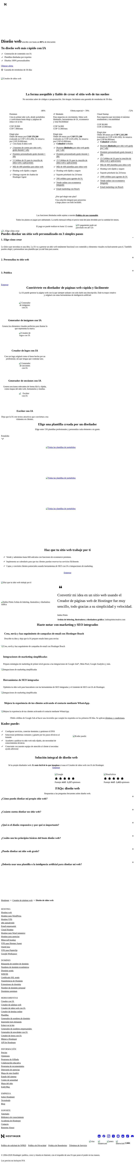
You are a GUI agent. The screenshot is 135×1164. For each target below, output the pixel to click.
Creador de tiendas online (11, 1011)
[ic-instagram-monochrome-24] (108, 1136)
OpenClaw (5, 947)
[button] (67, 240)
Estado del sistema (8, 1076)
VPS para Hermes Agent (11, 943)
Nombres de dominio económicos (15, 967)
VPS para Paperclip (9, 950)
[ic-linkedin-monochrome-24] (99, 1136)
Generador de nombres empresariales (16, 1029)
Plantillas (5, 1015)
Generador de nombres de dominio (15, 1018)
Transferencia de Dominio (12, 981)
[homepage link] (6, 5)
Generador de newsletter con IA (14, 1032)
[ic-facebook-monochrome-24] (103, 1136)
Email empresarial (8, 926)
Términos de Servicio (78, 1145)
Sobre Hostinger (8, 1097)
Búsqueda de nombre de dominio (15, 964)
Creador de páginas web (22, 900)
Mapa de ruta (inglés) (10, 1073)
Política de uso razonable (87, 215)
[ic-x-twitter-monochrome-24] (113, 1136)
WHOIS (4, 974)
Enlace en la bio (7, 1025)
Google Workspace (9, 954)
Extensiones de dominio (11, 984)
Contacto (5, 1124)
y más (127, 1143)
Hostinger (5, 900)
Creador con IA (7, 1001)
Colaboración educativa (11, 1063)
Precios (4, 1052)
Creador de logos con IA (11, 1036)
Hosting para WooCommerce (13, 933)
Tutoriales (5, 1114)
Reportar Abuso (7, 1127)
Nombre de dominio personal (13, 988)
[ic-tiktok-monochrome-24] (127, 1136)
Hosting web (6, 912)
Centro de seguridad (9, 1080)
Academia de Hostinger (11, 1121)
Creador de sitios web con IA (13, 1008)
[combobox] (5, 438)
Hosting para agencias (10, 936)
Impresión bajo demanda (11, 1022)
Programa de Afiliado (10, 1059)
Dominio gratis (7, 971)
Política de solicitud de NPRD (13, 1145)
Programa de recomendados (12, 1066)
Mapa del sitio (7, 1083)
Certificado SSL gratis (10, 977)
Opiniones (5, 1056)
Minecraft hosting (8, 940)
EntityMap (5, 1087)
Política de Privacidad (37, 1145)
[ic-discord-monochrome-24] (132, 1136)
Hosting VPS (6, 919)
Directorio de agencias (10, 1070)
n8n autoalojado (7, 923)
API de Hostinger (8, 1042)
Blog (3, 1104)
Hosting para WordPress (11, 916)
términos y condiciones (114, 718)
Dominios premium (9, 991)
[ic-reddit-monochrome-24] (122, 1136)
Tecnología (5, 1100)
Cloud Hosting (7, 930)
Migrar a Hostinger (9, 1039)
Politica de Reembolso (57, 1145)
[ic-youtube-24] (118, 1136)
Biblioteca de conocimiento (12, 1117)
